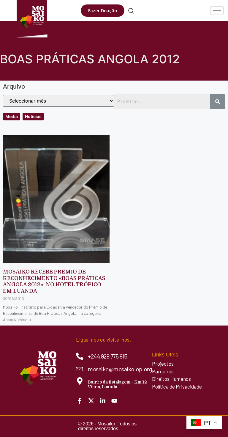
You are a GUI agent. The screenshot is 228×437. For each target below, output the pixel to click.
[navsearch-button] (131, 11)
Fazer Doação (102, 10)
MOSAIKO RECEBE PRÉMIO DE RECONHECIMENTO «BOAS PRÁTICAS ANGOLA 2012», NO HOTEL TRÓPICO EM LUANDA (54, 281)
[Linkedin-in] (102, 400)
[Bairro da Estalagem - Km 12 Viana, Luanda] (79, 381)
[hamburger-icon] (217, 10)
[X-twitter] (91, 400)
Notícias (33, 116)
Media (11, 116)
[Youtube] (114, 400)
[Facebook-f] (79, 400)
